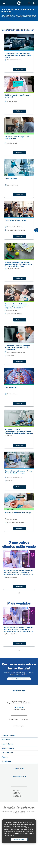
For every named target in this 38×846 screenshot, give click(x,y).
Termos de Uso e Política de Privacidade (19, 807)
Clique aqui (16, 790)
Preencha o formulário (19, 679)
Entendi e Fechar (19, 839)
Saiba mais (19, 69)
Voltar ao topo (19, 691)
